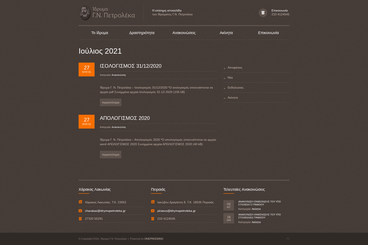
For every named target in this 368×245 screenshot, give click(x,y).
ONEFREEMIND (153, 238)
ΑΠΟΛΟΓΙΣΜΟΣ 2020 (125, 118)
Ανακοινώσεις (119, 75)
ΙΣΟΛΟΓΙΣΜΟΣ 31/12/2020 (130, 66)
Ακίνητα (256, 209)
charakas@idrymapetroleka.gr (105, 210)
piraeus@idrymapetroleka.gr (176, 210)
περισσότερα (110, 102)
